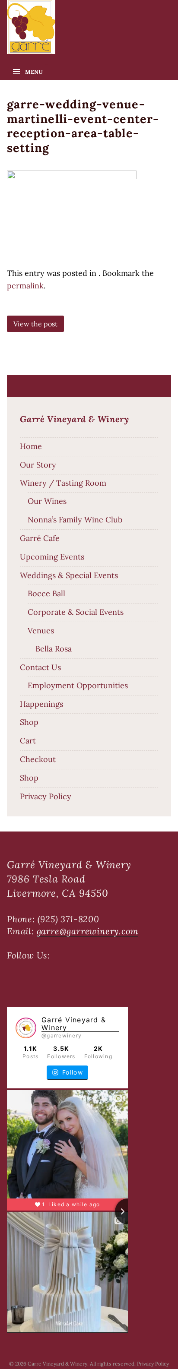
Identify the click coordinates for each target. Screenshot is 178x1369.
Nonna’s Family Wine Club (75, 520)
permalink (25, 286)
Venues (41, 630)
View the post (35, 323)
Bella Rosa (53, 649)
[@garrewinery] (26, 1028)
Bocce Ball (46, 593)
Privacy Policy (45, 796)
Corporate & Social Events (76, 612)
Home (31, 446)
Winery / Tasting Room (63, 483)
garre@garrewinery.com (88, 931)
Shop (29, 722)
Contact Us (40, 667)
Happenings (41, 704)
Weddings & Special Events (69, 575)
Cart (28, 741)
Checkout (38, 759)
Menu (34, 72)
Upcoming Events (52, 557)
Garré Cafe (40, 538)
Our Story (38, 465)
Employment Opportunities (78, 685)
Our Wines (47, 501)
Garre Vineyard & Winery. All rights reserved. (82, 1363)
